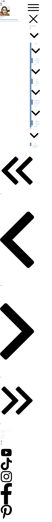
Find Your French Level (3, 431)
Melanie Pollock (2, 16)
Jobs (1, 446)
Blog (1, 427)
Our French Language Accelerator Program (6, 429)
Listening (2, 438)
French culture (2, 434)
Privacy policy (2, 445)
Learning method (3, 437)
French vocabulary (3, 435)
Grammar (2, 436)
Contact (2, 428)
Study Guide (2, 432)
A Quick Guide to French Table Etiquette (9, 19)
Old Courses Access (3, 430)
